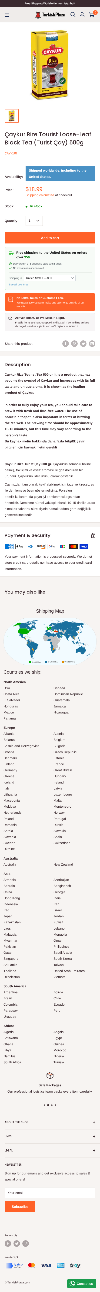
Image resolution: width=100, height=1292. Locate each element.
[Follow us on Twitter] (16, 1243)
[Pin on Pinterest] (74, 343)
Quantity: (11, 221)
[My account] (82, 14)
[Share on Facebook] (65, 343)
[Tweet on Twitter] (83, 343)
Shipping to (15, 278)
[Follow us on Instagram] (25, 1243)
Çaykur (11, 153)
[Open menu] (7, 15)
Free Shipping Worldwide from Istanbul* (50, 3)
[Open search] (73, 14)
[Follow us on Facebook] (8, 1243)
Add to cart (50, 238)
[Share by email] (92, 343)
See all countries (18, 284)
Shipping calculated (40, 195)
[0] (91, 14)
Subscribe (20, 1207)
